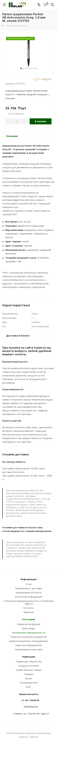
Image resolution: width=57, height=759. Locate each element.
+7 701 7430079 (30, 700)
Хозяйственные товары (28, 669)
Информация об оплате (28, 592)
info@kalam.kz (31, 706)
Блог (28, 686)
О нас (29, 584)
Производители (28, 682)
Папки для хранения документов (28, 636)
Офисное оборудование (28, 645)
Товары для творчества (28, 661)
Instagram (25, 748)
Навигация (28, 656)
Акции (28, 678)
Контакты (28, 607)
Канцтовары (28, 628)
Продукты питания (28, 665)
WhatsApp (32, 748)
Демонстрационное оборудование (28, 640)
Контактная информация (28, 596)
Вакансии (28, 612)
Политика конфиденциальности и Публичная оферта (28, 602)
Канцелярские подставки (28, 649)
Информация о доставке (28, 588)
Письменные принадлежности (28, 632)
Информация (28, 579)
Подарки (28, 674)
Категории (28, 619)
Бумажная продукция (28, 624)
